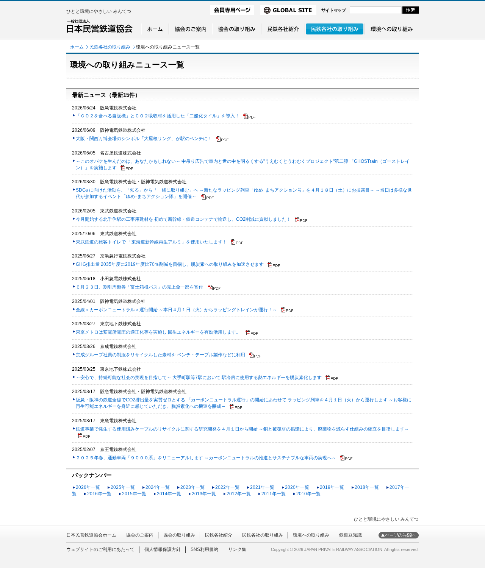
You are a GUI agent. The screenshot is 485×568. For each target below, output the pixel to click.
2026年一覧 (88, 487)
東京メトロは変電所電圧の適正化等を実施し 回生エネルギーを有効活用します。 (159, 332)
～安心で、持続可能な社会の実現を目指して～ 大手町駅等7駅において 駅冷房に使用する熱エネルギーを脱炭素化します (199, 377)
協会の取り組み (179, 535)
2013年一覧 (204, 493)
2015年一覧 (134, 493)
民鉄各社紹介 (218, 535)
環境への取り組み (311, 535)
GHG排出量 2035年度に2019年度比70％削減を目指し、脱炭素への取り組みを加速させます (170, 264)
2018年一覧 (367, 487)
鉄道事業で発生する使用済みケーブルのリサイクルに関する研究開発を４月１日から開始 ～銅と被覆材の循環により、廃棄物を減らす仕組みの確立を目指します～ (242, 429)
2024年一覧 (158, 487)
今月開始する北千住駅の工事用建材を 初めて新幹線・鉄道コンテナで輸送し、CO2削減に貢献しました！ (183, 219)
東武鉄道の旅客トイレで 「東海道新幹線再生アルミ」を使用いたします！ (151, 242)
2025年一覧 (123, 487)
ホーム (77, 47)
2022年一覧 (227, 487)
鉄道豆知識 (350, 535)
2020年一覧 (297, 487)
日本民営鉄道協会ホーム (91, 535)
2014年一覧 (169, 493)
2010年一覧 (308, 493)
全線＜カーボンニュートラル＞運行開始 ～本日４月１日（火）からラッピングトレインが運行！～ (176, 309)
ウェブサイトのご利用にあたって (100, 549)
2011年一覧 (273, 493)
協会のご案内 (139, 535)
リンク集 (237, 549)
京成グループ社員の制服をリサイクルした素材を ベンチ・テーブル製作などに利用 (160, 354)
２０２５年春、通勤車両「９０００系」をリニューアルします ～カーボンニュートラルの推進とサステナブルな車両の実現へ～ (206, 457)
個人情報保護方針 (162, 549)
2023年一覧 (192, 487)
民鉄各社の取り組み (109, 47)
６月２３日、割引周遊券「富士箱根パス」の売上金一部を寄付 (140, 287)
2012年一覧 (239, 493)
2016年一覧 (99, 493)
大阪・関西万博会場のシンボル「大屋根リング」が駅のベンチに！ (144, 138)
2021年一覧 (262, 487)
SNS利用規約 (204, 549)
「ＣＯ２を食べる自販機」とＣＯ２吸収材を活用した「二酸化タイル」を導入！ (157, 116)
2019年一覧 (332, 487)
